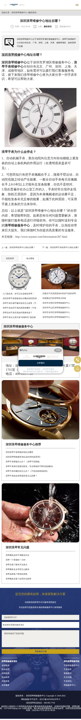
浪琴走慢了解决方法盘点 (16, 564)
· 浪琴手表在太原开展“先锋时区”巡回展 (19, 317)
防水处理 (5, 669)
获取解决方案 (41, 651)
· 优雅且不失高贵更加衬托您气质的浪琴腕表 (60, 293)
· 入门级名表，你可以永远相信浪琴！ (18, 294)
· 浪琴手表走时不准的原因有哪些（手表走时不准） (21, 308)
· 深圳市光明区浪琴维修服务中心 (55, 303)
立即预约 (41, 363)
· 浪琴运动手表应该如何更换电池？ (17, 312)
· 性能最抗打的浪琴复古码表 (53, 298)
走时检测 (5, 665)
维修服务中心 (69, 685)
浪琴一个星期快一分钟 (15, 560)
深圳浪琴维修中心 (19, 13)
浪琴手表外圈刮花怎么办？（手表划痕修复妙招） (27, 471)
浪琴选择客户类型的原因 (16, 574)
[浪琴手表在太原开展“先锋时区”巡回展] (21, 276)
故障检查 (5, 673)
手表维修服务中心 (71, 665)
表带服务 (5, 685)
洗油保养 (5, 677)
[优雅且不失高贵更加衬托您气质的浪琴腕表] (60, 276)
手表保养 (68, 669)
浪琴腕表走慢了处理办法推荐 (18, 579)
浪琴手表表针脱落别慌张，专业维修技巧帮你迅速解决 (29, 466)
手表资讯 (68, 681)
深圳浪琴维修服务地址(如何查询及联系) (23, 457)
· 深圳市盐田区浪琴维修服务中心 (55, 317)
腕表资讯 (32, 13)
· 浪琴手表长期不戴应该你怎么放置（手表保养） (21, 303)
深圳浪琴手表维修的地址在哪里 (19, 452)
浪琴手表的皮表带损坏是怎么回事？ (21, 476)
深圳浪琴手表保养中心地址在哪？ (64, 247)
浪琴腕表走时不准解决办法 (17, 555)
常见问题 (68, 677)
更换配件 (68, 673)
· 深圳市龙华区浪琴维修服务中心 (55, 312)
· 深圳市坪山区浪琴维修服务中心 (55, 308)
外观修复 (5, 681)
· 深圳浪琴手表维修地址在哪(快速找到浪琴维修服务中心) (21, 298)
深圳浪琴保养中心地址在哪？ (22, 247)
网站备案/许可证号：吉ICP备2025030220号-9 (40, 699)
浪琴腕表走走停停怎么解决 (17, 569)
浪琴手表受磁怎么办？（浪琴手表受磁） (23, 462)
